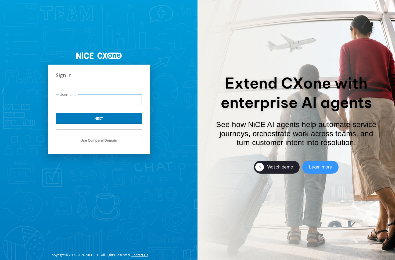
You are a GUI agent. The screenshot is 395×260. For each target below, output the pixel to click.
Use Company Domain (99, 140)
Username (68, 94)
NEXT (99, 118)
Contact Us (139, 255)
